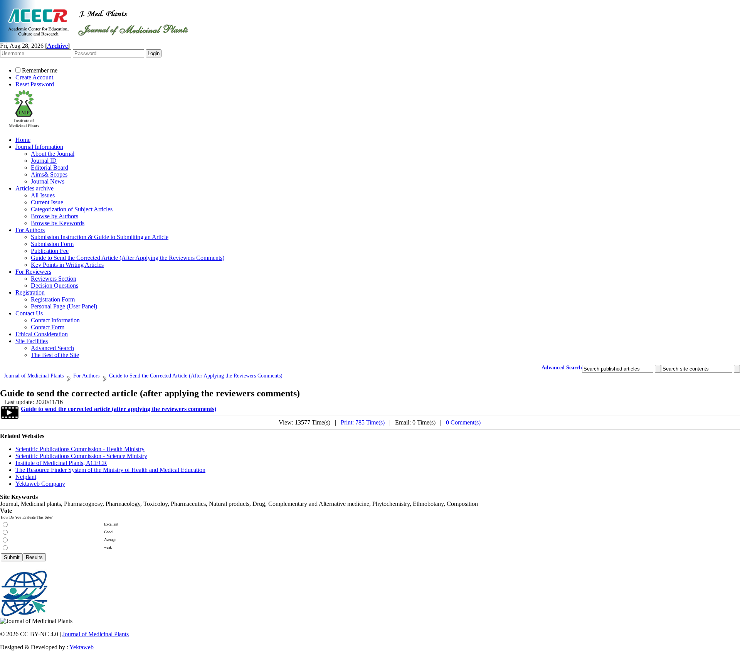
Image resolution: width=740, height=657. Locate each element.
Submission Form (52, 244)
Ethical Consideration (41, 334)
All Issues (43, 195)
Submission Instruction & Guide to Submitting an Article (99, 237)
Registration (30, 292)
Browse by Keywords (57, 223)
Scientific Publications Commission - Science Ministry (81, 456)
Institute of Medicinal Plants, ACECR (61, 463)
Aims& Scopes (49, 174)
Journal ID (44, 160)
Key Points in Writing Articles (67, 264)
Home (22, 139)
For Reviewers (33, 271)
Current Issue (47, 202)
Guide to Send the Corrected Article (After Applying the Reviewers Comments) (127, 257)
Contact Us (29, 313)
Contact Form (47, 327)
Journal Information (39, 146)
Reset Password (34, 84)
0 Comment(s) (463, 422)
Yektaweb (81, 647)
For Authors (30, 230)
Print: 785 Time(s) (363, 422)
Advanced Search (52, 348)
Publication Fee (50, 251)
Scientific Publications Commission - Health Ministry (80, 449)
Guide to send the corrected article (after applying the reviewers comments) (118, 409)
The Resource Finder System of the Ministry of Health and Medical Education (110, 470)
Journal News (47, 181)
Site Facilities (31, 341)
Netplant (25, 476)
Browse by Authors (54, 216)
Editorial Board (49, 167)
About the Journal (52, 153)
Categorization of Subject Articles (72, 209)
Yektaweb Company (40, 483)
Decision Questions (54, 285)
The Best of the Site (55, 355)
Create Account (34, 77)
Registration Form (53, 299)
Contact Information (55, 320)
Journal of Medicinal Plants (95, 634)
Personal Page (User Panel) (64, 306)
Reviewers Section (53, 278)
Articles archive (34, 188)
